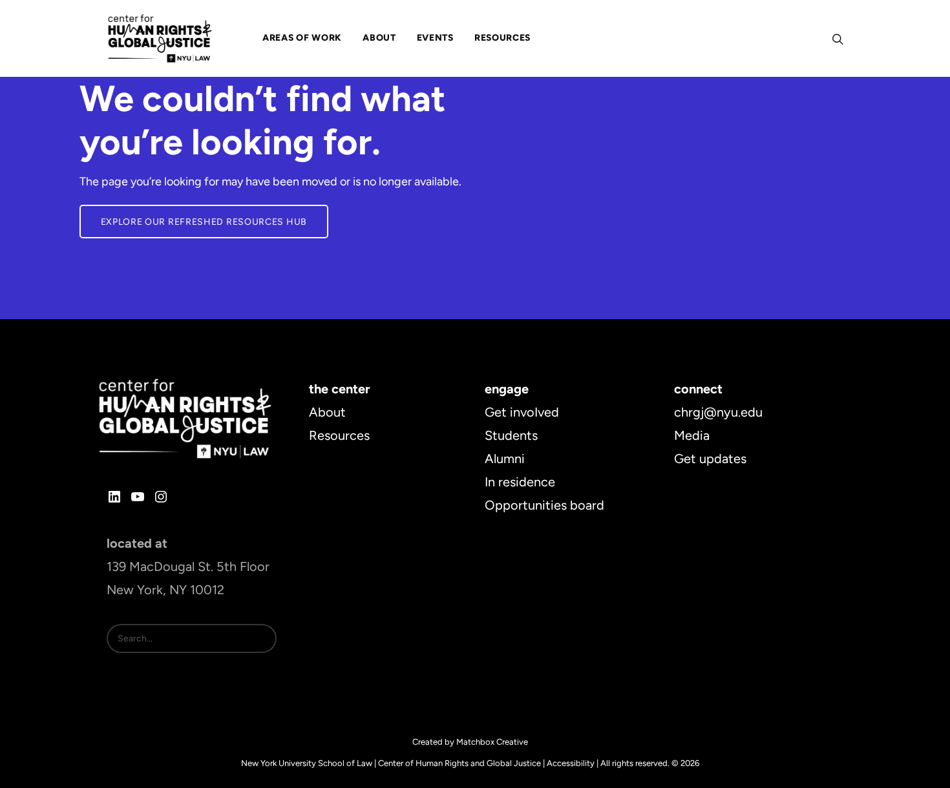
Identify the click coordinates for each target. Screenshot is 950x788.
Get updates (710, 458)
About (327, 412)
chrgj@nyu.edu (718, 412)
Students (511, 435)
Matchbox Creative (492, 742)
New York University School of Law (306, 763)
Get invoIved (522, 412)
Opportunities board (544, 505)
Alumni (505, 458)
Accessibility (571, 763)
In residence (520, 482)
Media (692, 435)
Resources (339, 435)
